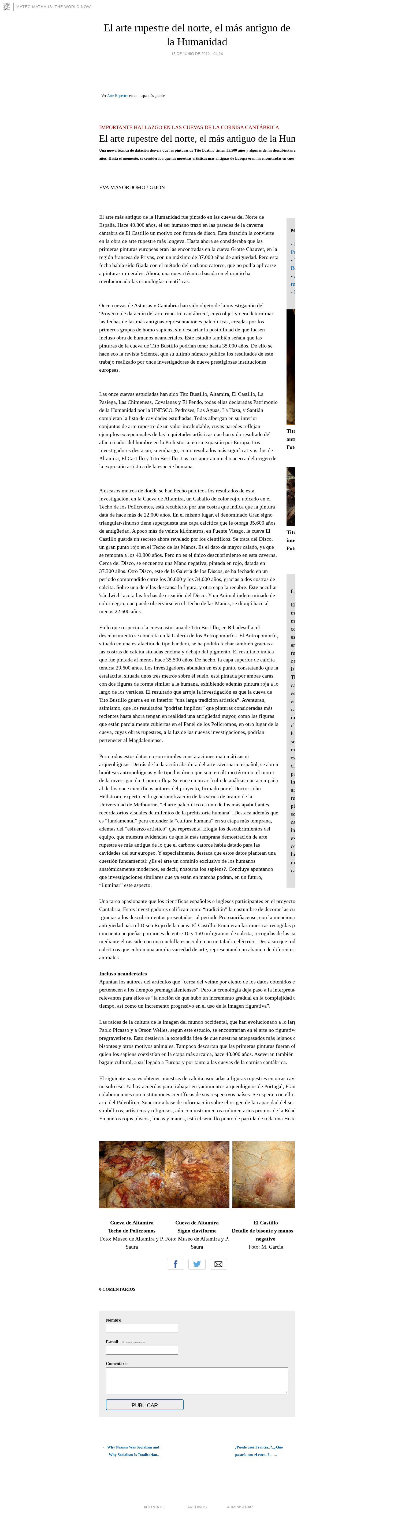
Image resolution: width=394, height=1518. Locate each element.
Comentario (117, 1363)
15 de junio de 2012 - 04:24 (197, 54)
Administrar (240, 1507)
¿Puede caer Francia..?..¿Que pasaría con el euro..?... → (259, 1451)
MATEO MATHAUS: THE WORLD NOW (53, 7)
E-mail (126, 1342)
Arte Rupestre (117, 96)
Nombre (113, 1320)
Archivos (197, 1507)
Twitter (197, 1264)
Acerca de (154, 1507)
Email (218, 1264)
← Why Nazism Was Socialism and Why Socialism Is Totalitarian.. (130, 1451)
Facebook (175, 1264)
